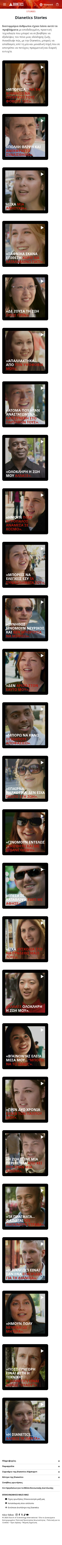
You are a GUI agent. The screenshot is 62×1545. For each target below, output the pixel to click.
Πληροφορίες (9, 1460)
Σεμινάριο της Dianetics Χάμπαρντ (19, 1471)
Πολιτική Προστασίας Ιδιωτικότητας (30, 1520)
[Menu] (4, 4)
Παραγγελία (8, 1466)
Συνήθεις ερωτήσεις (12, 1482)
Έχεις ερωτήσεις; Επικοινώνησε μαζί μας (26, 1499)
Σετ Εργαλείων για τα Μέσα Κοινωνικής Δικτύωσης (27, 1488)
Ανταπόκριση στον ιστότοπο (21, 1503)
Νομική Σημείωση (30, 1522)
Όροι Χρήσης (15, 1522)
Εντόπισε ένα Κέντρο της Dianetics (23, 1507)
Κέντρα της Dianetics (12, 1477)
